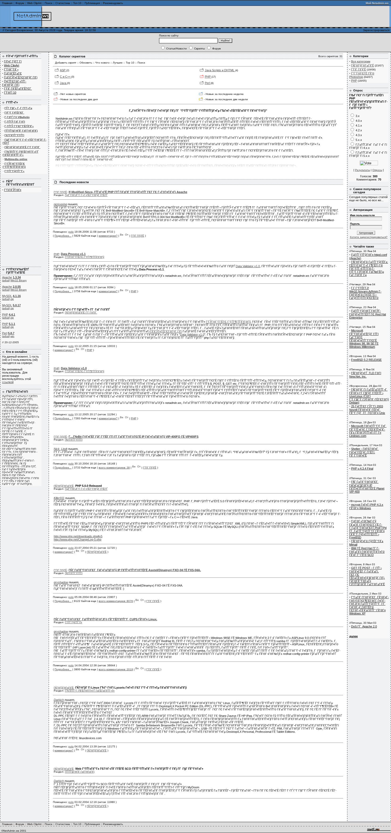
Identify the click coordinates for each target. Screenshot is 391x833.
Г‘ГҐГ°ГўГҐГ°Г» (14, 171)
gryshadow (61, 582)
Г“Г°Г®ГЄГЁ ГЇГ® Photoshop (361, 75)
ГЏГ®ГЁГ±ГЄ (13, 73)
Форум (19, 3)
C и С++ (65, 76)
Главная (7, 3)
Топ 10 (77, 3)
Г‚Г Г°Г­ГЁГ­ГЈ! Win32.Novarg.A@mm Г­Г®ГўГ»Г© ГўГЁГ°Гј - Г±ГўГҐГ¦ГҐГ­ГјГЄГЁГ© (365, 292)
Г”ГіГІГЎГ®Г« (12, 189)
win (12, 336)
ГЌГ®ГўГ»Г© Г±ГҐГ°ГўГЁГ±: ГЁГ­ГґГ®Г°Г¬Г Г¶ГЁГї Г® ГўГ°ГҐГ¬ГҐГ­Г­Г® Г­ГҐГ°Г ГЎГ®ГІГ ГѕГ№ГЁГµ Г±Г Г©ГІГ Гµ (368, 268)
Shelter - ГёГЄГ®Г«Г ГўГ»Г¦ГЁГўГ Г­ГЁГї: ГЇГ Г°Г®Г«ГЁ (364, 452)
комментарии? (108, 235)
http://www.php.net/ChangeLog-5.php (77, 539)
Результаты (362, 170)
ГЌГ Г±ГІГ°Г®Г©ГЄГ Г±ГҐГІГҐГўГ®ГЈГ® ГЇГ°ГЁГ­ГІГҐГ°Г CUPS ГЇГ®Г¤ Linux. (105, 619)
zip (12, 299)
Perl (4, 333)
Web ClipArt (34, 3)
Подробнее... (63, 235)
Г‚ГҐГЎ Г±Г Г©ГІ (15, 121)
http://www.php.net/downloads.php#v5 (78, 536)
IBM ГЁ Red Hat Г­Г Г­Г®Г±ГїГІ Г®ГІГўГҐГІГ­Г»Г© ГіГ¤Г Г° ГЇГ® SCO (367, 551)
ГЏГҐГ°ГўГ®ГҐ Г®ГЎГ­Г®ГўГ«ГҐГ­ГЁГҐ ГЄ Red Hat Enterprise (367, 314)
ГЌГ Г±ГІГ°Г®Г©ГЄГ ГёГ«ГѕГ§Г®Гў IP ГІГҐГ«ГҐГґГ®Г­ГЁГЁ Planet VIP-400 (366, 486)
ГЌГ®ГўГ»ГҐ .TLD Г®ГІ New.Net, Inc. (365, 374)
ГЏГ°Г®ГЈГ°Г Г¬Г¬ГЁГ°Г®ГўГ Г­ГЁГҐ (86, 195)
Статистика (62, 3)
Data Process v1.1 (73, 254)
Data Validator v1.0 (248, 266)
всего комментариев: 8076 (116, 601)
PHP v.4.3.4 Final (362, 468)
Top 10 (130, 62)
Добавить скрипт (65, 62)
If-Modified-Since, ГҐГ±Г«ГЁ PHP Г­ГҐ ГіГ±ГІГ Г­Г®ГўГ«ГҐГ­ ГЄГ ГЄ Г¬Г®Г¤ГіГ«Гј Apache (128, 192)
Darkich (59, 699)
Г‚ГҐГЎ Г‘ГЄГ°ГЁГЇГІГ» (19, 126)
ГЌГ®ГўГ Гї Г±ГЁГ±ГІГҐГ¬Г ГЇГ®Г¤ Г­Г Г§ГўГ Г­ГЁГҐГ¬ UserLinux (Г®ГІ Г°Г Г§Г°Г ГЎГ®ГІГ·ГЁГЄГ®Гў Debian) (369, 396)
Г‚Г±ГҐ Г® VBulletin (17, 117)
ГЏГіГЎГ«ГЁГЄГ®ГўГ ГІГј (20, 77)
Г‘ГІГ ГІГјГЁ (60, 192)
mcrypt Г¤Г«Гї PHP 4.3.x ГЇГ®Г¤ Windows (366, 506)
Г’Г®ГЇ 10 (10, 92)
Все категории (360, 61)
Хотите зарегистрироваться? (369, 237)
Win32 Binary (18, 280)
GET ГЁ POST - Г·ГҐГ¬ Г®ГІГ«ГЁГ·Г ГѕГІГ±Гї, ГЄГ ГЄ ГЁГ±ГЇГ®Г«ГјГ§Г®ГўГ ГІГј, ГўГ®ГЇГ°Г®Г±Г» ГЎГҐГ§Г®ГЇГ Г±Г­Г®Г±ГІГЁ (367, 576)
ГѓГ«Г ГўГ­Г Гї (13, 61)
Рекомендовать (113, 3)
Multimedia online (16, 159)
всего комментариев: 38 (114, 467)
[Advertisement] (326, 16)
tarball (6, 280)
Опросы (377, 170)
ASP (63, 70)
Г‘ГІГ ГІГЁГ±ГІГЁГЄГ (18, 88)
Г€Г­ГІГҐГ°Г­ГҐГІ (14, 135)
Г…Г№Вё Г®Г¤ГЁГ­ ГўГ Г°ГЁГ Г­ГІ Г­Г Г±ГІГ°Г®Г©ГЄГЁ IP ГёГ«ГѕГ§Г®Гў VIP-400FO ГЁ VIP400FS (133, 436)
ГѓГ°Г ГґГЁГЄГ (14, 112)
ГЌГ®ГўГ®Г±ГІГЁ (64, 485)
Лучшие (118, 62)
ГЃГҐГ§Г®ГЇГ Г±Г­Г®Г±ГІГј (21, 130)
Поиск (48, 3)
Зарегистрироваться (376, 30)
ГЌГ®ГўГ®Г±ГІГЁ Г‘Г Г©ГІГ (22, 147)
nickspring (60, 204)
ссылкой (8, 382)
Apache (7, 277)
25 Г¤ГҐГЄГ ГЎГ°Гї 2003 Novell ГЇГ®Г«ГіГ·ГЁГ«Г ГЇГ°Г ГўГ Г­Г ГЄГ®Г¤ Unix (367, 410)
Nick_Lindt (60, 448)
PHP (5, 314)
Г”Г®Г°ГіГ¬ (11, 69)
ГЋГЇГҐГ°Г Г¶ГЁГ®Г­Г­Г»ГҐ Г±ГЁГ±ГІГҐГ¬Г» (20, 153)
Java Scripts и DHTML (220, 70)
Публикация (92, 3)
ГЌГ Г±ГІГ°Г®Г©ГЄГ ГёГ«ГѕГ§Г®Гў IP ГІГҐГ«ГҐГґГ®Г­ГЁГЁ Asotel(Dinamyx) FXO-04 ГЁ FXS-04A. (135, 570)
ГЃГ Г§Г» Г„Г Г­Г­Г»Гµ (18, 108)
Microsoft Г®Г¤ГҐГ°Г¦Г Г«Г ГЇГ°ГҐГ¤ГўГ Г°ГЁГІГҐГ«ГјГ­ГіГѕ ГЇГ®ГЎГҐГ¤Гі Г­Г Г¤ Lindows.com (367, 430)
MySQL (7, 296)
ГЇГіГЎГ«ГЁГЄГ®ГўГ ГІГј (166, 331)
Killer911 (59, 498)
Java (63, 83)
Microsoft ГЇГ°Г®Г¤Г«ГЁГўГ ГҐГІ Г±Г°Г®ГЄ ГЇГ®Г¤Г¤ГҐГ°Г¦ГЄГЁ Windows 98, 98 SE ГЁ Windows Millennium (363, 338)
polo (71, 231)
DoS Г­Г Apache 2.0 (364, 626)
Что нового (102, 62)
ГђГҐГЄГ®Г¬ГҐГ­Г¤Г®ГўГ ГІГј (14, 83)
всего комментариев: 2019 (116, 669)
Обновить (86, 62)
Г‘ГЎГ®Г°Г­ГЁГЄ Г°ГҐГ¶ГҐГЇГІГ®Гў (14, 165)
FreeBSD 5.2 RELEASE (366, 359)
